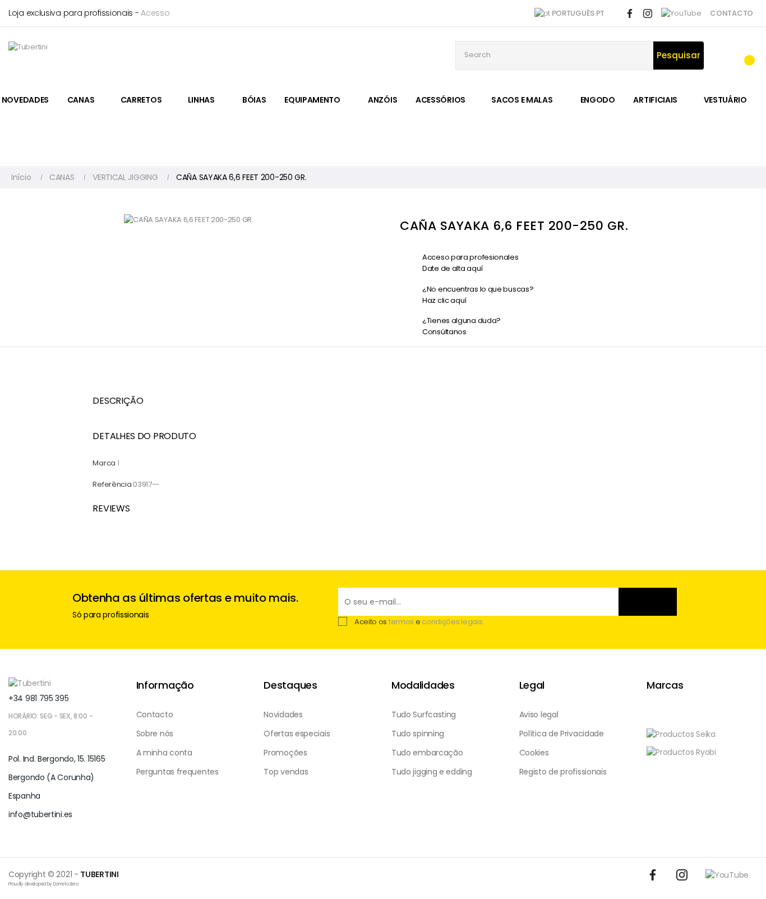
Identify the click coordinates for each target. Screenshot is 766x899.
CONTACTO (731, 13)
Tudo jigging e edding (431, 771)
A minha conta (164, 752)
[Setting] (722, 56)
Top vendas (286, 771)
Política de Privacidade (561, 733)
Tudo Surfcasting (423, 714)
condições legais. (453, 621)
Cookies (534, 752)
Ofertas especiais (297, 733)
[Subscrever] (648, 602)
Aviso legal (539, 714)
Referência (112, 484)
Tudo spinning (417, 733)
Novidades (283, 714)
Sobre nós (154, 733)
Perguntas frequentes (177, 771)
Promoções (285, 752)
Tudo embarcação (427, 752)
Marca (104, 463)
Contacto (154, 714)
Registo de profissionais (563, 771)
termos (401, 621)
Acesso (155, 13)
